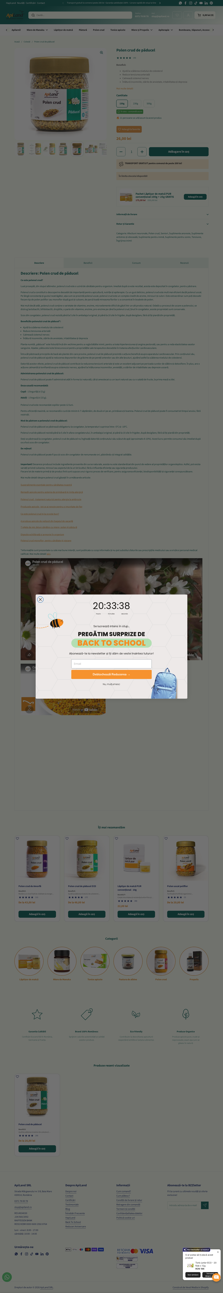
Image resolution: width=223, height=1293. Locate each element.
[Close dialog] (40, 599)
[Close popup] (218, 1252)
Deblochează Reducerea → (111, 674)
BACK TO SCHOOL (111, 643)
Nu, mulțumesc (111, 684)
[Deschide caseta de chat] (216, 1277)
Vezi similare (193, 1275)
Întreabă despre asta (210, 1274)
